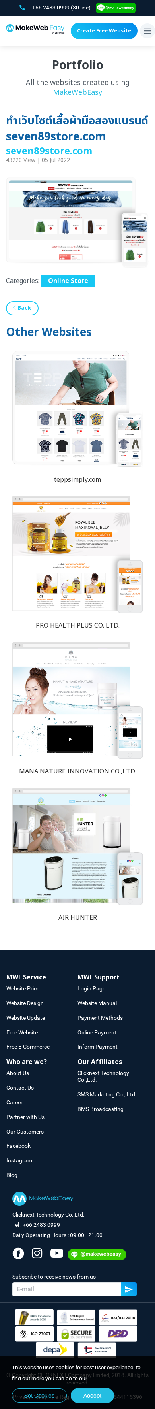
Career (14, 1102)
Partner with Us (25, 1117)
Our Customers (25, 1131)
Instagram (19, 1160)
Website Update (25, 1018)
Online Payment (97, 1032)
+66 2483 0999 (51, 7)
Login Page (91, 988)
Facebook (18, 1146)
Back (23, 308)
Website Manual (97, 1003)
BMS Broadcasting (101, 1109)
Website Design (25, 1003)
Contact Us (20, 1088)
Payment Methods (100, 1018)
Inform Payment (98, 1046)
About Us (17, 1073)
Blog (11, 1175)
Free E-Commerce (28, 1046)
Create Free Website (104, 31)
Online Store (68, 281)
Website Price (22, 988)
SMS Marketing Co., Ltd (106, 1094)
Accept (92, 1395)
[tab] (42, 977)
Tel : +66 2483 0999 (36, 1225)
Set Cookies (39, 1395)
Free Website (22, 1032)
